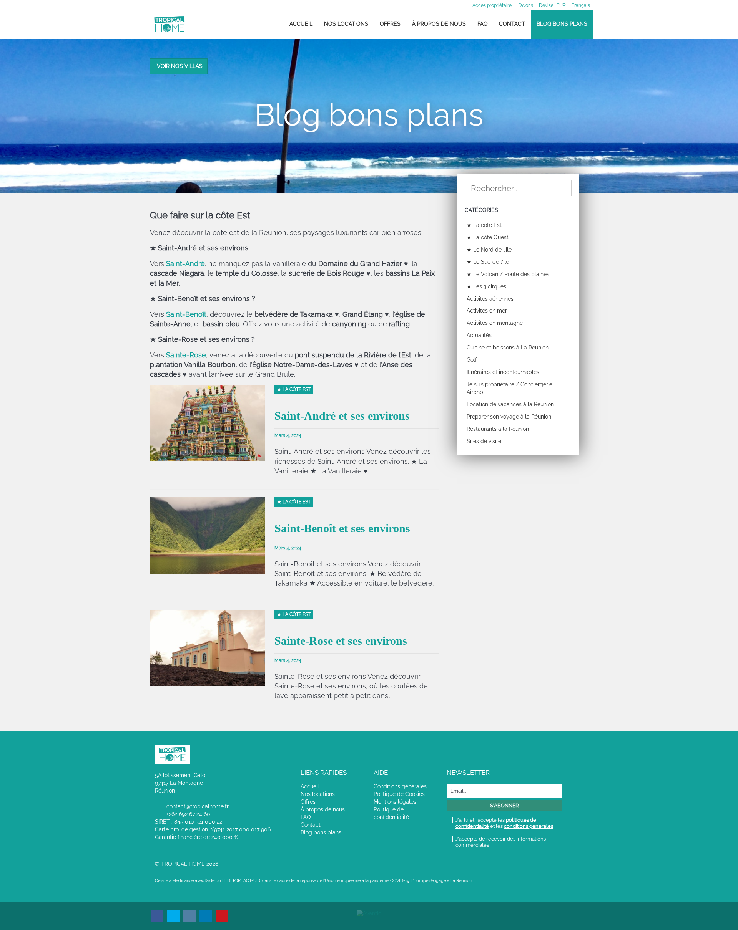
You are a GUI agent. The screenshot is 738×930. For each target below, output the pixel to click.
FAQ (482, 24)
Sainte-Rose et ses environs (340, 640)
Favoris (525, 5)
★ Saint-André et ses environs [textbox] (199, 248)
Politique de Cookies (399, 794)
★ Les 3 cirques (486, 286)
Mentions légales (395, 802)
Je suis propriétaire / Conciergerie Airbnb (509, 388)
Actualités (479, 335)
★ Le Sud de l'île (488, 262)
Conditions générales (400, 786)
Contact (512, 24)
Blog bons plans (562, 24)
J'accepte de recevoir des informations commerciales (500, 842)
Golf (472, 360)
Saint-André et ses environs (342, 415)
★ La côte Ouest (488, 237)
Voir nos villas (180, 66)
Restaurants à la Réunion (498, 429)
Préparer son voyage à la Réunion (509, 417)
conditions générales (528, 826)
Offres (390, 24)
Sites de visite (484, 441)
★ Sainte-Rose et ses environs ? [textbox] (202, 339)
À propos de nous (439, 24)
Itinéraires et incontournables (503, 372)
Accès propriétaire (492, 5)
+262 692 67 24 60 (188, 814)
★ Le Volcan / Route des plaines (508, 274)
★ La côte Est (484, 225)
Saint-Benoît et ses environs (342, 528)
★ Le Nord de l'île (489, 250)
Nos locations (346, 24)
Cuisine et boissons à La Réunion (508, 347)
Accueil (300, 24)
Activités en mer (487, 311)
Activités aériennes (490, 299)
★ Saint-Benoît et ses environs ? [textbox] (202, 299)
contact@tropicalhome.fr (197, 806)
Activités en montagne (495, 323)
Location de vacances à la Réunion (510, 404)
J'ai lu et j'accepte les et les (504, 823)
